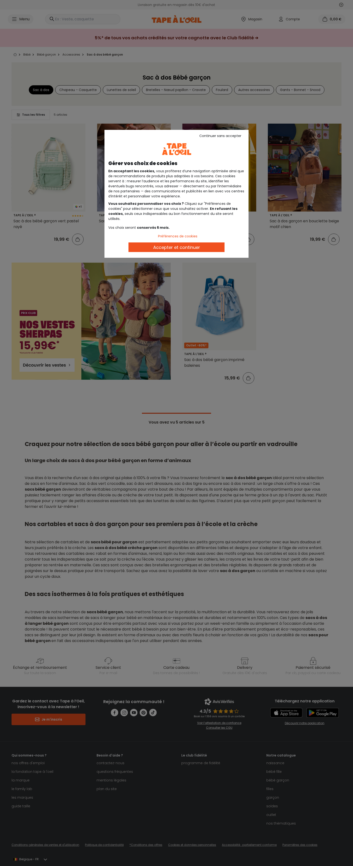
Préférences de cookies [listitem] (177, 236)
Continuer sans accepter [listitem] (220, 135)
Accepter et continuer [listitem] (176, 247)
